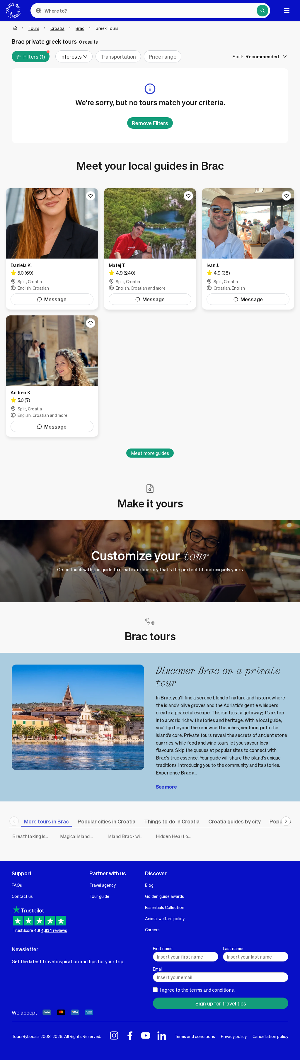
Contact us (22, 896)
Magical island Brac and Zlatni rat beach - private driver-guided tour (79, 836)
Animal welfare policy (165, 918)
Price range (162, 56)
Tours (33, 28)
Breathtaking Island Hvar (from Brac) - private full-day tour (31, 836)
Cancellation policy (270, 1036)
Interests (71, 56)
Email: (158, 968)
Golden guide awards (164, 896)
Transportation (118, 56)
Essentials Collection (164, 907)
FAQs (17, 885)
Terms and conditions (195, 1036)
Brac (80, 28)
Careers (152, 929)
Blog (149, 885)
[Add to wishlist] (90, 196)
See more (166, 787)
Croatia (57, 28)
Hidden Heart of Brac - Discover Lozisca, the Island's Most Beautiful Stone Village (175, 836)
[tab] (46, 821)
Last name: (233, 948)
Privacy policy (234, 1036)
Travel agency (102, 885)
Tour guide (99, 896)
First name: (163, 948)
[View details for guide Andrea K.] (52, 376)
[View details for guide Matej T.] (150, 249)
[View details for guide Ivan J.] (248, 249)
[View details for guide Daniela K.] (52, 249)
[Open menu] (286, 10)
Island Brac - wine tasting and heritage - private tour (127, 836)
